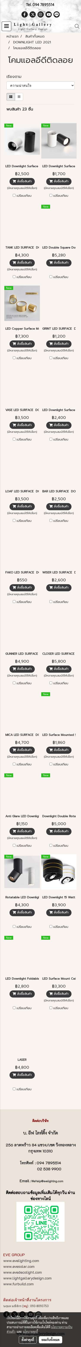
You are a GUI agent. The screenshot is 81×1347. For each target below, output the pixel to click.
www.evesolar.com (19, 1266)
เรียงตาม (16, 77)
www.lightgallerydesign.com (27, 1278)
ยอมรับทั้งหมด (50, 1340)
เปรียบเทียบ (24, 196)
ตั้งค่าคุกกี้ (28, 1340)
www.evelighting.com (21, 1260)
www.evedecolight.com (22, 1272)
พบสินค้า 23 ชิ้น (19, 109)
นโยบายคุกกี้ (30, 1331)
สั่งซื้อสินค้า (24, 181)
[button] (75, 26)
